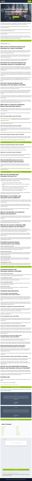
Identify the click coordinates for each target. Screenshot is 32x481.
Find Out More (16, 266)
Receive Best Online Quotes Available (16, 171)
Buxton (3, 433)
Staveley (17, 384)
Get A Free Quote (16, 419)
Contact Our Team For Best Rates (16, 142)
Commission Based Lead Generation (5, 119)
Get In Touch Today (16, 40)
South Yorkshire (13, 384)
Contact (29, 1)
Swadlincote (18, 434)
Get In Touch (16, 469)
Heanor (17, 426)
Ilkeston (17, 429)
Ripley (2, 432)
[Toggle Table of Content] (9, 43)
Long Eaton (18, 433)
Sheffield (9, 384)
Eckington (5, 384)
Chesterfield (2, 384)
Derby (17, 430)
